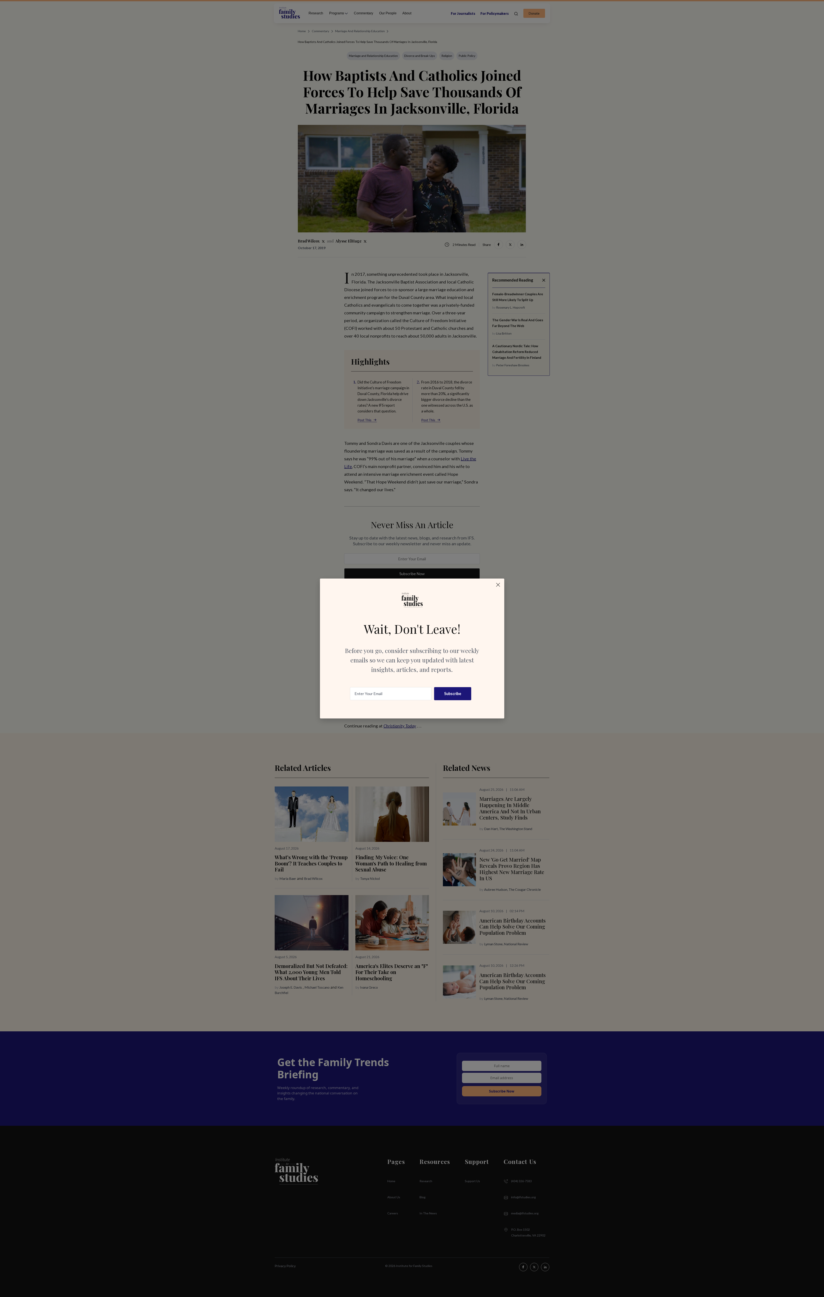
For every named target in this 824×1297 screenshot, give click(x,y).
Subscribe (452, 693)
